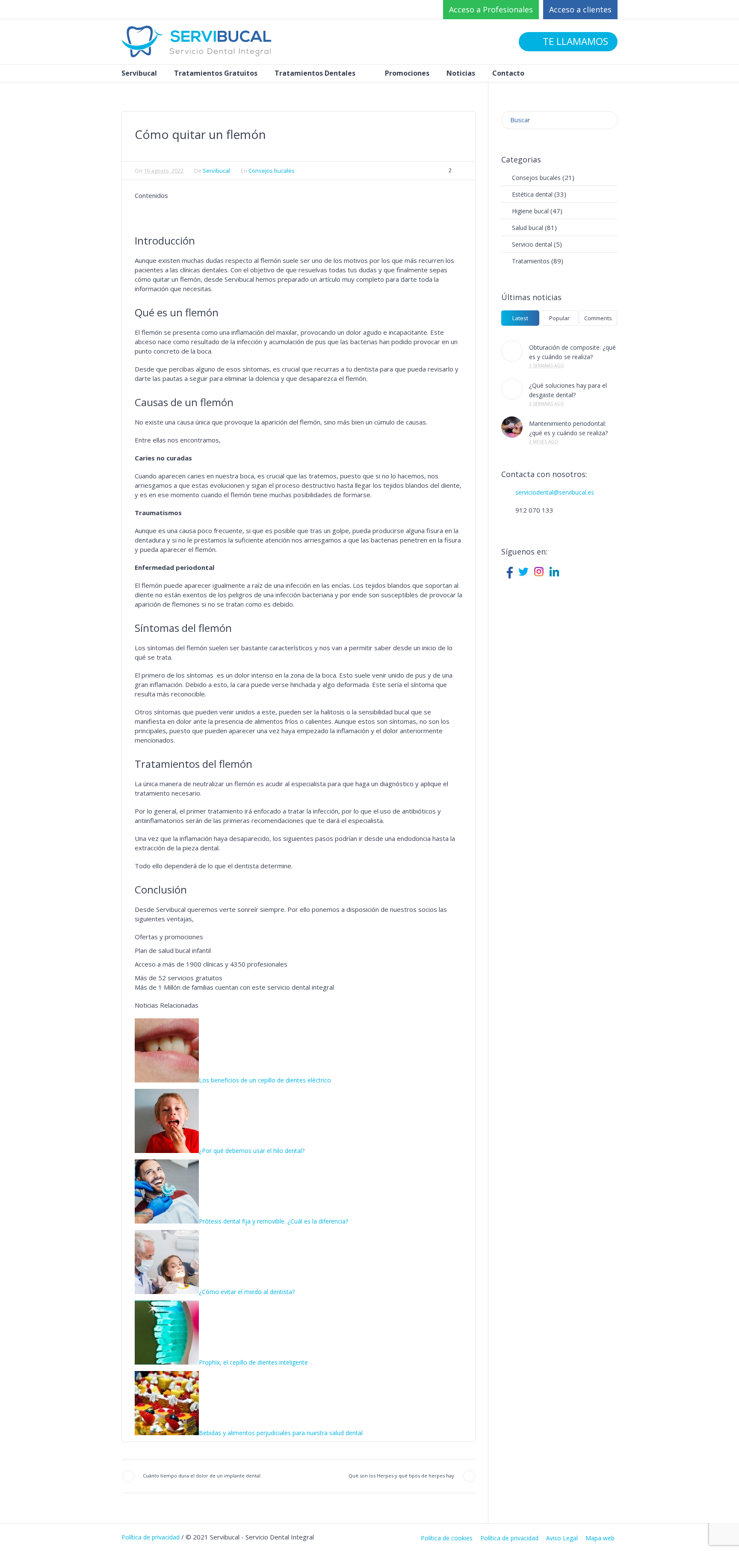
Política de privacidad (509, 1538)
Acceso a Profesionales (491, 9)
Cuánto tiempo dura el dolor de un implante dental (201, 1475)
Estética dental (532, 194)
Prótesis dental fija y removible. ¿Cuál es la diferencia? (273, 1221)
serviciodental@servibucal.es (554, 492)
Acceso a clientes (580, 9)
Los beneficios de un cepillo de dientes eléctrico (265, 1080)
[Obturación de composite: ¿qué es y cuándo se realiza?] (512, 351)
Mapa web (600, 1538)
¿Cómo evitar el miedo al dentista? (247, 1292)
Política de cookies (447, 1538)
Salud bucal (527, 228)
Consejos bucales (271, 170)
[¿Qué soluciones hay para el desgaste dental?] (512, 389)
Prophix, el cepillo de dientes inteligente (253, 1362)
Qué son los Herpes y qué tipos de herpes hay (401, 1475)
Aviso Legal (562, 1538)
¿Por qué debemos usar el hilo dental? (251, 1151)
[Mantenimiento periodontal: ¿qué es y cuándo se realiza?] (512, 427)
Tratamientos (531, 261)
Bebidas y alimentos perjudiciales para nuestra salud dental (281, 1433)
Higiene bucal (530, 211)
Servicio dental (532, 244)
